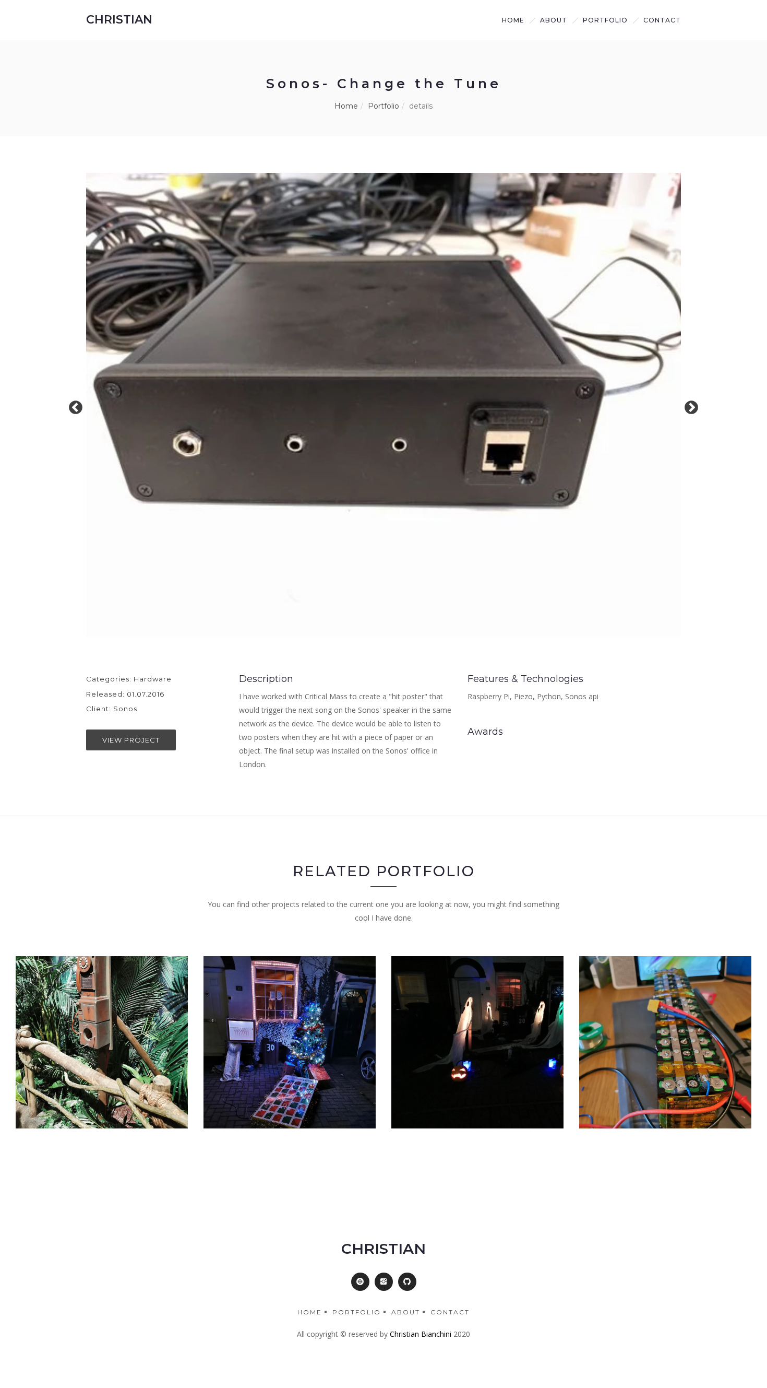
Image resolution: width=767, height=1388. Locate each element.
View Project (131, 740)
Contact (662, 20)
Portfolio (605, 20)
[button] (360, 1282)
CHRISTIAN (119, 20)
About (405, 1312)
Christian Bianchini (420, 1334)
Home (513, 20)
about (553, 20)
